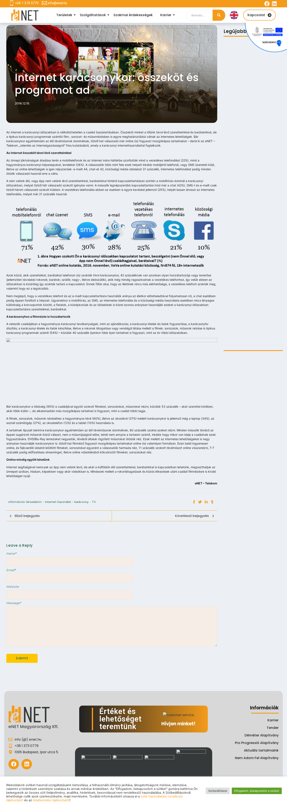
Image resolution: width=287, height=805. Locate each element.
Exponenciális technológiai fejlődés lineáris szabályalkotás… (252, 251)
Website (12, 586)
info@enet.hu (57, 3)
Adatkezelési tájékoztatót (51, 800)
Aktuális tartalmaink (261, 750)
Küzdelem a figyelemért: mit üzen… (252, 324)
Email (11, 570)
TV (94, 501)
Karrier (165, 15)
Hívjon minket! (178, 723)
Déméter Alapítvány (262, 735)
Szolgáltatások (93, 15)
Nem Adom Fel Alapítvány (257, 758)
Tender (273, 727)
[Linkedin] (274, 3)
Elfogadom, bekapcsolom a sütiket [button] (256, 790)
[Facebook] (267, 3)
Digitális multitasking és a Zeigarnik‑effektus (245, 178)
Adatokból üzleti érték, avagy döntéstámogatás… (247, 337)
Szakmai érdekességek (133, 15)
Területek (64, 15)
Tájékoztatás (234, 106)
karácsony (82, 501)
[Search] (219, 15)
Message (13, 603)
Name (11, 553)
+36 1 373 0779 (26, 3)
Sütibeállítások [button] (217, 790)
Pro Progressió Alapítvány (257, 742)
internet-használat (59, 501)
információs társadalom (26, 501)
